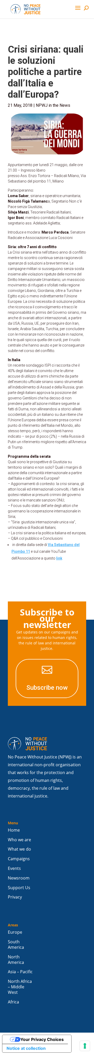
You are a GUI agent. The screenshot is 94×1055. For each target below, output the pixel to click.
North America (16, 959)
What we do (19, 849)
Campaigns (19, 859)
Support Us (19, 887)
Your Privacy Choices (42, 1039)
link (59, 558)
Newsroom (19, 878)
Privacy (15, 897)
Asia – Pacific (20, 972)
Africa (13, 1002)
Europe (15, 932)
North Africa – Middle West (20, 987)
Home (14, 830)
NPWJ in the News (53, 105)
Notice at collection (26, 1048)
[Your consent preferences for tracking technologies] (85, 1046)
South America (16, 944)
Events (14, 868)
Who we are (19, 840)
